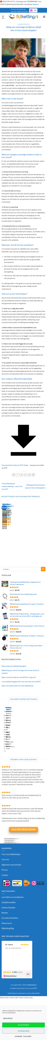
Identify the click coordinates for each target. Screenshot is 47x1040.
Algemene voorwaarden (11, 865)
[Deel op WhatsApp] (13, 475)
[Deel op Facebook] (17, 475)
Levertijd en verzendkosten (13, 897)
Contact (5, 875)
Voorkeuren (24, 1031)
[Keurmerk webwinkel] (23, 883)
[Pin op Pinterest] (29, 475)
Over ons (5, 859)
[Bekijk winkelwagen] (44, 16)
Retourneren (7, 923)
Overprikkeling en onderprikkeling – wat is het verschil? (12, 486)
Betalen (5, 913)
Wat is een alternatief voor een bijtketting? (17, 686)
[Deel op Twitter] (21, 475)
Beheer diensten (8, 1018)
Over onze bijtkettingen (11, 854)
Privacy (5, 870)
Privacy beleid (27, 1036)
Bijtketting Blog (8, 928)
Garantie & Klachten (10, 918)
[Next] (9, 530)
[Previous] (3, 530)
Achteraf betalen (8, 907)
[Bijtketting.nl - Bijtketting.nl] (23, 16)
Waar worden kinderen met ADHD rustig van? (19, 677)
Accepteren (23, 1025)
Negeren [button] (35, 4)
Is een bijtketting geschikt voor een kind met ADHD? (21, 681)
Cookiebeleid (18, 1036)
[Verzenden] (43, 569)
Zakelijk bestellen (9, 902)
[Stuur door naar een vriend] (25, 475)
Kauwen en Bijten (24, 24)
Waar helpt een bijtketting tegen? (14, 666)
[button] (3, 16)
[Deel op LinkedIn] (33, 475)
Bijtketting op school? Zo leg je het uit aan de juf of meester (20, 671)
